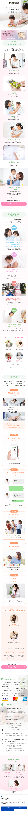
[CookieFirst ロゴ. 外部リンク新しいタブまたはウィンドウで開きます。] (1, 796)
